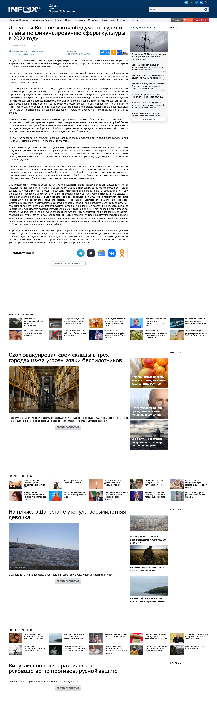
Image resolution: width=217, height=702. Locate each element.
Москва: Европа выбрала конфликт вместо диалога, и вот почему (195, 483)
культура (23, 51)
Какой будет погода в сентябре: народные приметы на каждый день (114, 322)
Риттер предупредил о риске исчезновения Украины (196, 494)
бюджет (15, 51)
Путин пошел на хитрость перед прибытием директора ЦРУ (34, 483)
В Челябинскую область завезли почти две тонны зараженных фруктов (149, 380)
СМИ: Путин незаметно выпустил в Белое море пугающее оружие (147, 442)
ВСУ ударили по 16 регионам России (73, 481)
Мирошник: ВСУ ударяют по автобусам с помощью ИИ (34, 648)
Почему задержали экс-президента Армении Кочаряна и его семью (147, 411)
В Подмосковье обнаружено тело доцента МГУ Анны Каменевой (148, 76)
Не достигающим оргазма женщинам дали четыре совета (33, 636)
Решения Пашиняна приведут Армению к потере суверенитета (155, 494)
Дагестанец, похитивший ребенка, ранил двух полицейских (34, 322)
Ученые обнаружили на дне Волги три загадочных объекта (74, 636)
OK (207, 2)
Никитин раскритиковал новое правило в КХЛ (115, 635)
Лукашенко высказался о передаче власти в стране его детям (196, 636)
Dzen (191, 2)
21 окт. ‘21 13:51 (28, 45)
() (68, 263)
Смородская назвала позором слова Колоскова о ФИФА (155, 482)
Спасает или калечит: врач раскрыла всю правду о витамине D (195, 321)
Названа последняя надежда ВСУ (195, 647)
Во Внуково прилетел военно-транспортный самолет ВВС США (147, 95)
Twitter (196, 2)
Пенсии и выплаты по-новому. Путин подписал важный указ (156, 636)
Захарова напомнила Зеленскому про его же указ (75, 494)
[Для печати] (125, 52)
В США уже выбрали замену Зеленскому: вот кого (33, 333)
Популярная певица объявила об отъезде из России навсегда (74, 648)
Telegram (186, 2)
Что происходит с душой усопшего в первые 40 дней (113, 482)
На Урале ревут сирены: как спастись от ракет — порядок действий (75, 321)
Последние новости (142, 27)
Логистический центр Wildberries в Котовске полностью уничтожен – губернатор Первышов (148, 86)
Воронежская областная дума (24, 54)
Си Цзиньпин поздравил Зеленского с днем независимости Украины (116, 495)
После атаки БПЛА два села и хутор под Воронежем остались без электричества (149, 56)
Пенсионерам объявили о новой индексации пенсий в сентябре (156, 648)
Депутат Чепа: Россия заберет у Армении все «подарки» (75, 333)
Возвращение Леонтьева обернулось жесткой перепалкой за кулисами (35, 495)
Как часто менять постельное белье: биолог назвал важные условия (115, 649)
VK (201, 2)
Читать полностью (68, 427)
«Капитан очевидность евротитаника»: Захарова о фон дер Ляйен (155, 322)
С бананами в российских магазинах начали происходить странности (156, 334)
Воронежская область (36, 51)
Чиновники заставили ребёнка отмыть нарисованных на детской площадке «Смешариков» (148, 105)
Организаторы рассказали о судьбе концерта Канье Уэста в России (115, 334)
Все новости (149, 120)
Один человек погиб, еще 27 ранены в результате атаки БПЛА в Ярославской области (148, 67)
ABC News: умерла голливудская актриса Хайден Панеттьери (196, 333)
